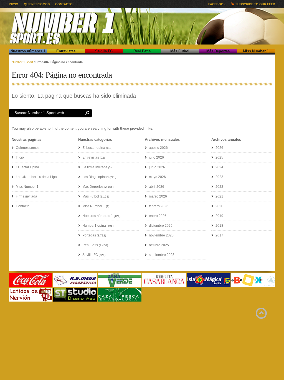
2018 (219, 226)
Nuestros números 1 (28, 51)
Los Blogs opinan (95, 177)
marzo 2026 (158, 196)
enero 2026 (157, 216)
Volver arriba (261, 313)
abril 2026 (156, 187)
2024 (219, 167)
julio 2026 (156, 157)
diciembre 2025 (161, 226)
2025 (219, 157)
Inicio (13, 4)
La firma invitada (94, 167)
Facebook (217, 4)
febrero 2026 (158, 206)
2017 (219, 235)
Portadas (89, 235)
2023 (219, 177)
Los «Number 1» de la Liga (36, 177)
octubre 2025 (159, 245)
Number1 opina (94, 226)
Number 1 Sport (22, 62)
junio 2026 (157, 167)
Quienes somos (37, 4)
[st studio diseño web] (75, 300)
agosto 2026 (158, 148)
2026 (219, 148)
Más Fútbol (179, 51)
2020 (219, 206)
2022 (219, 187)
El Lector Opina (27, 167)
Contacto (64, 4)
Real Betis (142, 51)
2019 (219, 216)
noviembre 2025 (161, 235)
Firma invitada (26, 196)
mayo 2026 (157, 177)
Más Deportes (218, 51)
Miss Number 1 (256, 51)
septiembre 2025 (161, 255)
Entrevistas (65, 51)
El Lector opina (93, 148)
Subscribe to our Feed (255, 4)
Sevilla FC (104, 51)
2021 (219, 196)
